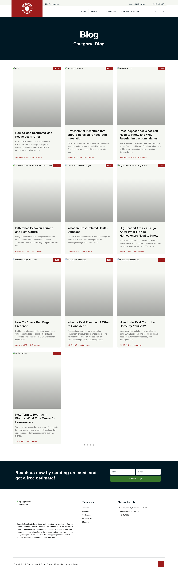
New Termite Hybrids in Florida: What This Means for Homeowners (35, 418)
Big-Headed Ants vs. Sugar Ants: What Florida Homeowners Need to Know (139, 231)
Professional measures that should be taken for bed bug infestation (87, 134)
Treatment (110, 11)
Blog (148, 11)
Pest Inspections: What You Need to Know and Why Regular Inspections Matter (139, 134)
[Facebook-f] (161, 564)
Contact (159, 11)
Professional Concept (70, 564)
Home (83, 11)
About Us (95, 11)
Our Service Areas (131, 11)
